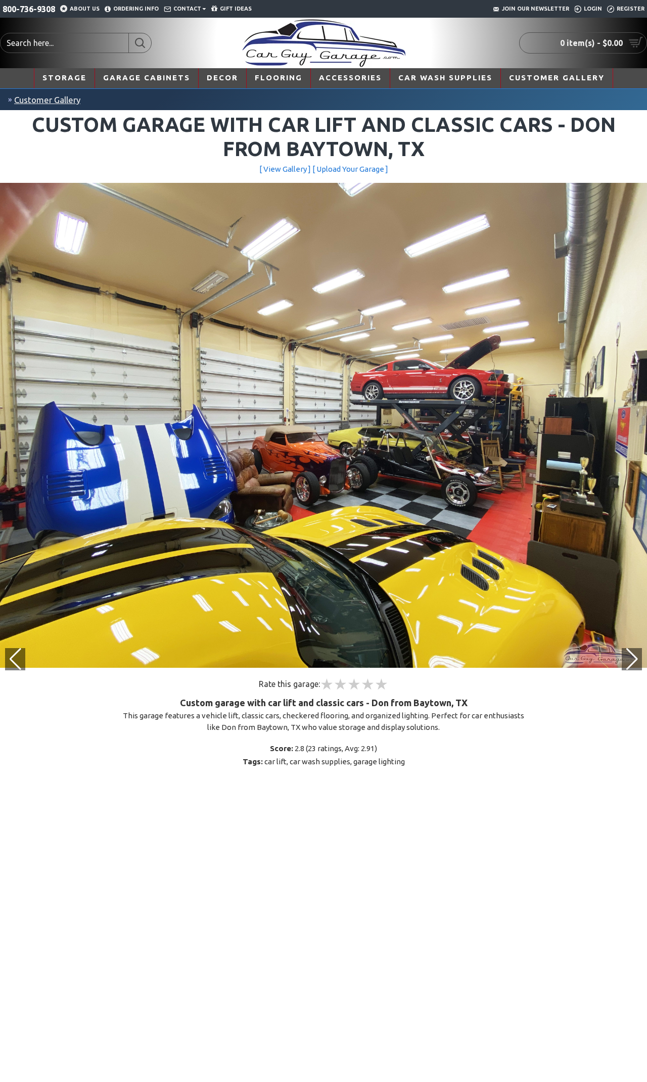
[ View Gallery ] (285, 169)
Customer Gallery (47, 100)
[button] (632, 659)
